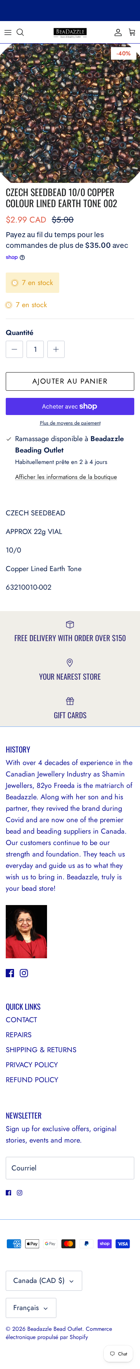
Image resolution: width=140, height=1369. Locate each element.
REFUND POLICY (32, 1080)
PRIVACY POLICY (32, 1065)
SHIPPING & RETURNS (41, 1050)
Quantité (19, 333)
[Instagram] (24, 973)
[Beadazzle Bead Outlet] (70, 32)
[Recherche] (24, 32)
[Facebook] (10, 973)
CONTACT (21, 1020)
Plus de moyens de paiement (70, 423)
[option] (70, 113)
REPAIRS (19, 1035)
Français (26, 1308)
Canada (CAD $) (39, 1280)
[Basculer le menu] (8, 32)
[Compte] (116, 32)
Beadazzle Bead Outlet (54, 1329)
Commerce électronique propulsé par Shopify (59, 1333)
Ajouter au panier (69, 381)
